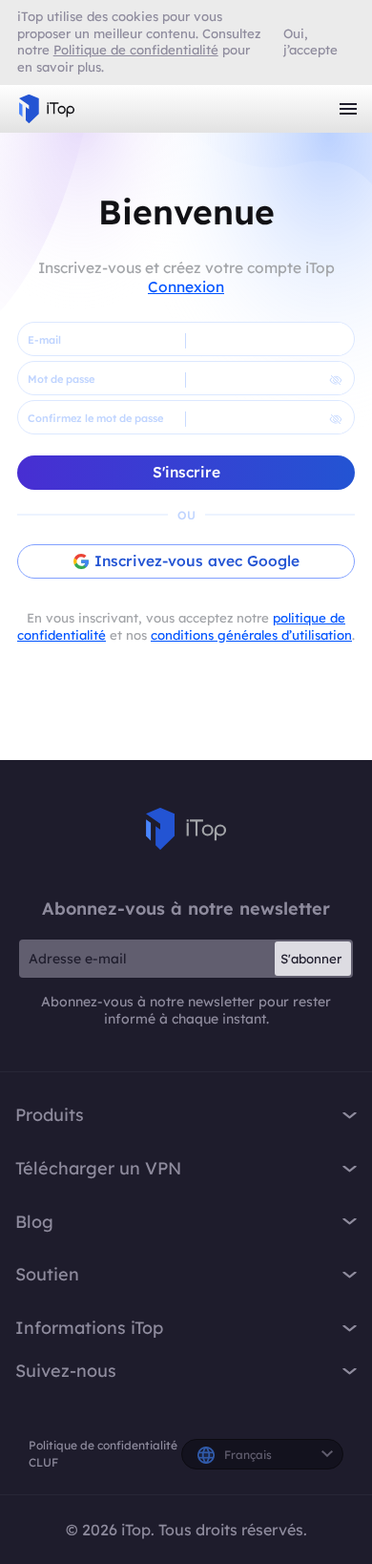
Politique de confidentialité (103, 1445)
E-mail (44, 340)
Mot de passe (61, 379)
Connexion (186, 286)
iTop (186, 829)
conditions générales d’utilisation (251, 635)
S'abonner (310, 958)
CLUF (43, 1462)
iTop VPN (46, 109)
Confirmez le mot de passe (95, 418)
